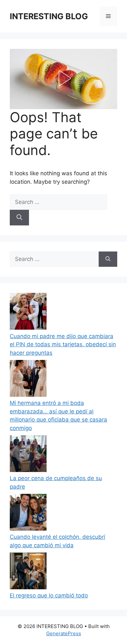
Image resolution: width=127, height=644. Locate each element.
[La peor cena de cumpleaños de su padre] (28, 455)
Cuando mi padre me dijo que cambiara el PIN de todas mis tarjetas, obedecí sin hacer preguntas (63, 344)
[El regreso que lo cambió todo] (28, 572)
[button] (63, 78)
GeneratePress (63, 633)
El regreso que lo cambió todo (49, 595)
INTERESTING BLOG (49, 16)
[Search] (19, 217)
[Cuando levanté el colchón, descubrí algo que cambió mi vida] (28, 513)
